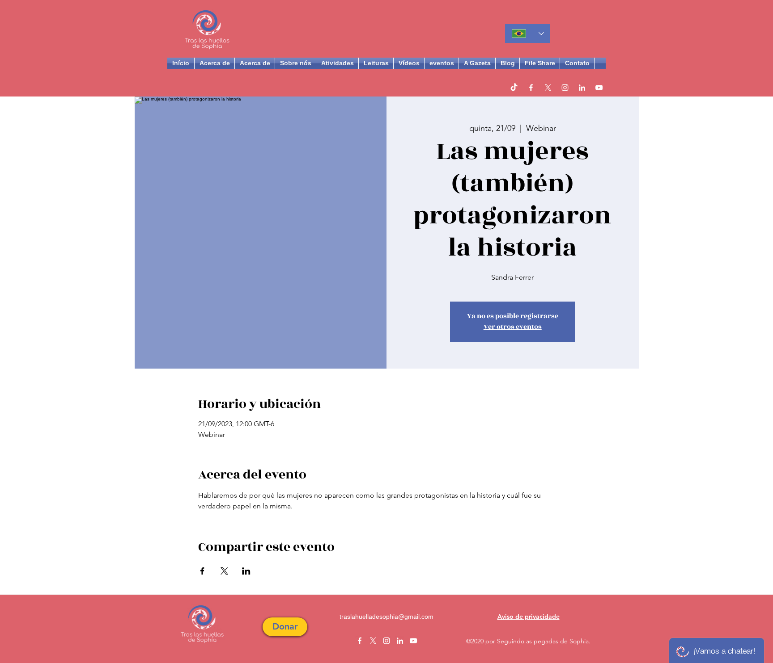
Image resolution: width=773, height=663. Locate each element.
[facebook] (531, 87)
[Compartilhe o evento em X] (224, 571)
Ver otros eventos (513, 327)
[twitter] (548, 87)
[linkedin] (582, 87)
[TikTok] (514, 87)
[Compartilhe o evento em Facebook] (202, 571)
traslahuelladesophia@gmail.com (386, 616)
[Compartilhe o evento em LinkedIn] (246, 571)
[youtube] (599, 87)
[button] (285, 626)
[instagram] (565, 87)
